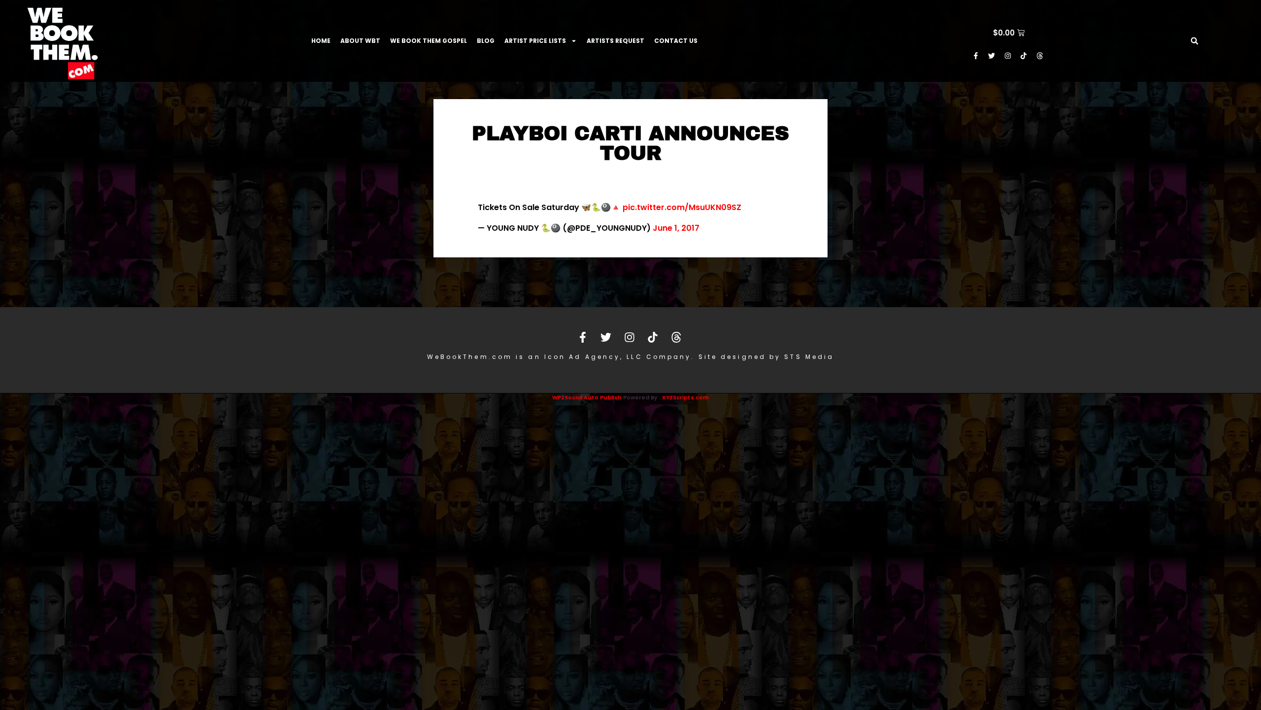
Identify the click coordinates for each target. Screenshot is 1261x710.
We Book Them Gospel (428, 40)
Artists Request (615, 40)
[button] (1194, 41)
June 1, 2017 (676, 228)
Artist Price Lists (535, 40)
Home (321, 40)
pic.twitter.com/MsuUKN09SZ (682, 207)
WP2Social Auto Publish (587, 397)
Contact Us (675, 40)
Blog (486, 40)
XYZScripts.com (685, 397)
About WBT (360, 40)
